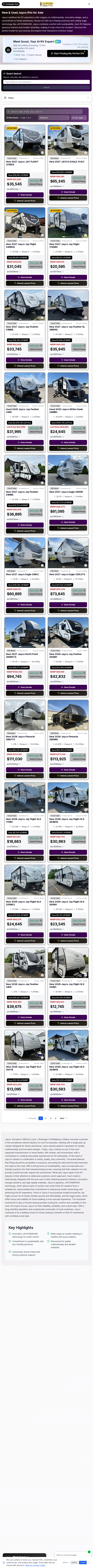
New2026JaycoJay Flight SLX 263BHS (66, 820)
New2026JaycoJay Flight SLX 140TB (23, 1068)
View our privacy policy (35, 1565)
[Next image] (42, 140)
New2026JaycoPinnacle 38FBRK (63, 738)
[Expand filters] (88, 97)
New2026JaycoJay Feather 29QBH (65, 655)
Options (65, 1562)
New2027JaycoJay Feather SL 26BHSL (67, 328)
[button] (46, 50)
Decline (74, 1562)
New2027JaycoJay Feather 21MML (22, 328)
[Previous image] (8, 140)
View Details (26, 195)
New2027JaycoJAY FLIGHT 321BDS (22, 163)
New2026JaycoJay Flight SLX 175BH (23, 820)
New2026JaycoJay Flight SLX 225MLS (23, 903)
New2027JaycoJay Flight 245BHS (21, 245)
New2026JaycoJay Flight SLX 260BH (66, 903)
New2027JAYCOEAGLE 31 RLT (67, 161)
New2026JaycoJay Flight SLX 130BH (66, 985)
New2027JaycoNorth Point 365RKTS (22, 655)
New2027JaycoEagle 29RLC (22, 574)
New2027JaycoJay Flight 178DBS (64, 245)
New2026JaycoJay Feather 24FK (22, 985)
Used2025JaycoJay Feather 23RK (22, 410)
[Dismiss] (5, 1555)
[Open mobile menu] (89, 4)
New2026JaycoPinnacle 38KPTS (20, 738)
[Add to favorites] (42, 152)
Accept (82, 1562)
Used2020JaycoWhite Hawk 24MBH (66, 410)
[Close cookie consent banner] (89, 1562)
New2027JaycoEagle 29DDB (66, 491)
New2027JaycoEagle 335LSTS (67, 574)
